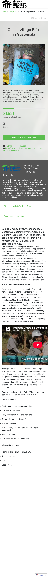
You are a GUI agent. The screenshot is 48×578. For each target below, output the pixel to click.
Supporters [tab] (8, 216)
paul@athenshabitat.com (16, 146)
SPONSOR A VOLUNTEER (24, 137)
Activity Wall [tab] (18, 206)
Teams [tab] (29, 206)
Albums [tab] (20, 216)
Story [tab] (6, 206)
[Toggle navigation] (44, 4)
